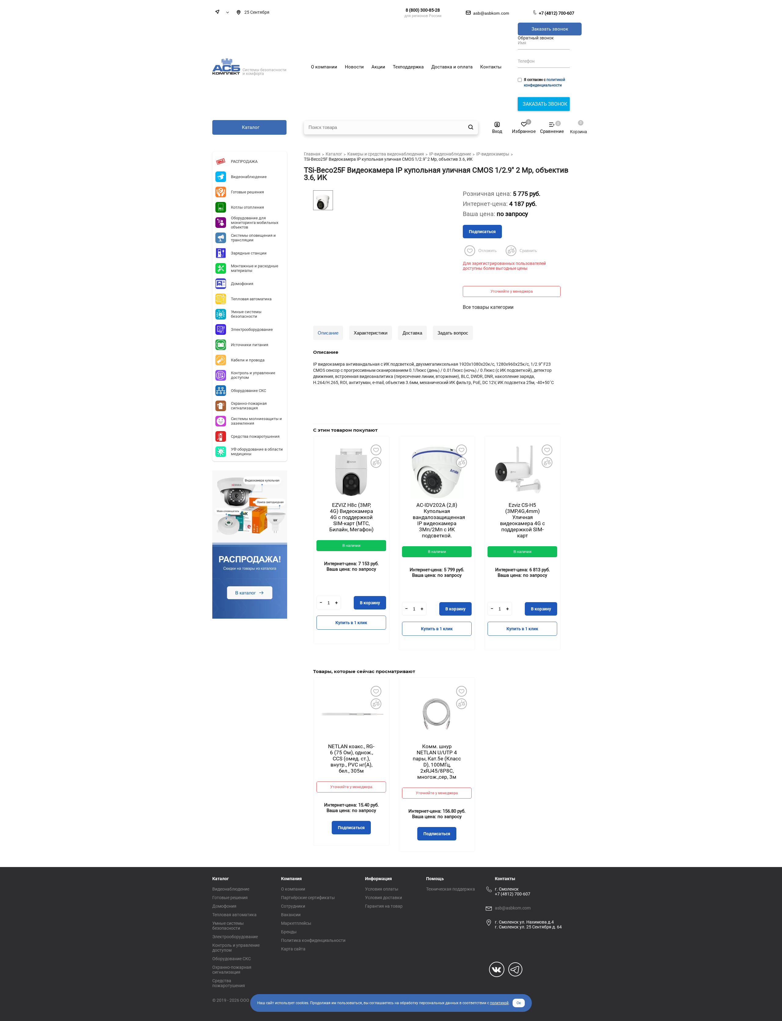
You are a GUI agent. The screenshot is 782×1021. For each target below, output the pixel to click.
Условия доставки (383, 897)
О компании (293, 889)
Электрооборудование (235, 936)
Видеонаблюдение (230, 889)
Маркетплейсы (296, 923)
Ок (519, 1003)
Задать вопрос (452, 332)
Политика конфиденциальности (313, 940)
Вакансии (291, 914)
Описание (328, 332)
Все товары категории (488, 307)
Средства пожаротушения (228, 983)
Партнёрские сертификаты (308, 897)
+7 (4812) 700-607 (556, 13)
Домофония (224, 906)
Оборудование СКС (231, 958)
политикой (499, 1003)
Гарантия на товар (384, 906)
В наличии (351, 545)
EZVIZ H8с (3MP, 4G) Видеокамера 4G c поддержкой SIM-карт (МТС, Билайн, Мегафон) (351, 517)
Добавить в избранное (376, 450)
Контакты (505, 878)
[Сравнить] (376, 462)
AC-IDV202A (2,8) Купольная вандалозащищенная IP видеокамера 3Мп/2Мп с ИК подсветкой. (439, 520)
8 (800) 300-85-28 (423, 10)
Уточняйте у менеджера (512, 291)
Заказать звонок (550, 29)
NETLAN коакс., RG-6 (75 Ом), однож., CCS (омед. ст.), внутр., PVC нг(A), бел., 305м (351, 758)
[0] (575, 125)
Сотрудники (293, 906)
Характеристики (370, 332)
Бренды (289, 931)
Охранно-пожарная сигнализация (231, 970)
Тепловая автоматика (234, 914)
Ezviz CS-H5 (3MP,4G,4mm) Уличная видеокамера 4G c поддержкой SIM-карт (522, 520)
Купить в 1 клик (351, 622)
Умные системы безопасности (228, 926)
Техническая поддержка (450, 889)
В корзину (370, 602)
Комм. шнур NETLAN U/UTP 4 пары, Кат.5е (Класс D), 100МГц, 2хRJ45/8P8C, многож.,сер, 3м (437, 761)
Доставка (412, 332)
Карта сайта (293, 948)
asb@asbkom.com (513, 908)
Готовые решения (230, 897)
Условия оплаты (381, 889)
